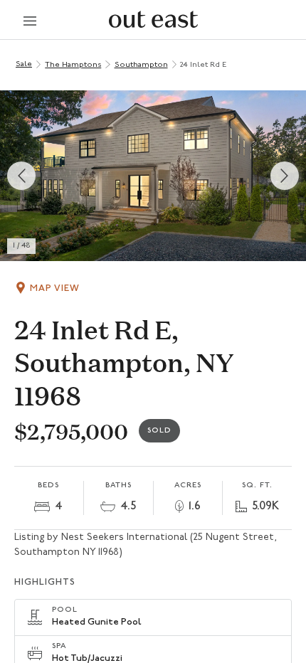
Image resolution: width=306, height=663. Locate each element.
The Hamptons (73, 65)
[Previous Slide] (21, 175)
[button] (153, 175)
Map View (55, 288)
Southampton (141, 65)
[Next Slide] (284, 175)
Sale (24, 64)
